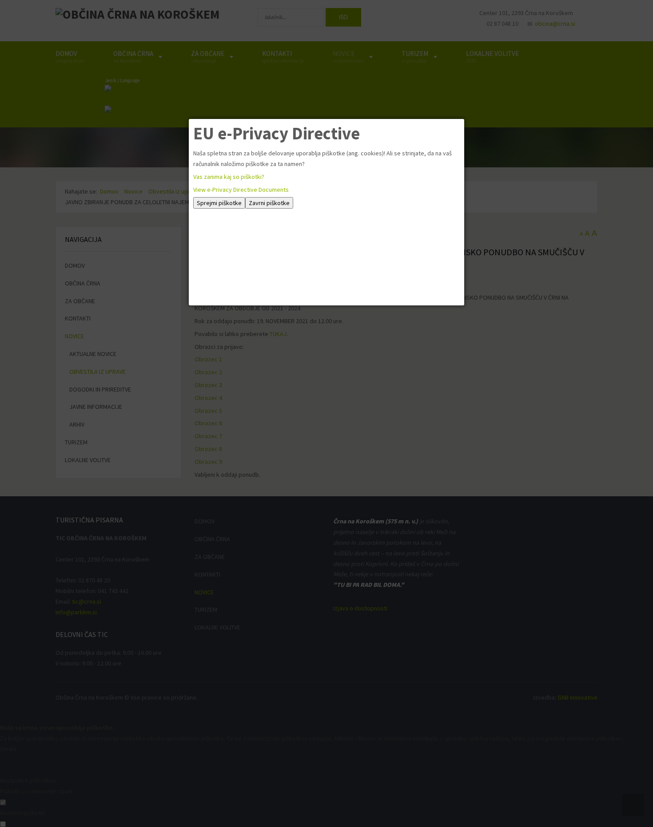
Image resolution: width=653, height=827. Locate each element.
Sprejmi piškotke (219, 203)
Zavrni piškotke (269, 203)
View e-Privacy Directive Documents (241, 190)
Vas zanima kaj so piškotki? (228, 177)
